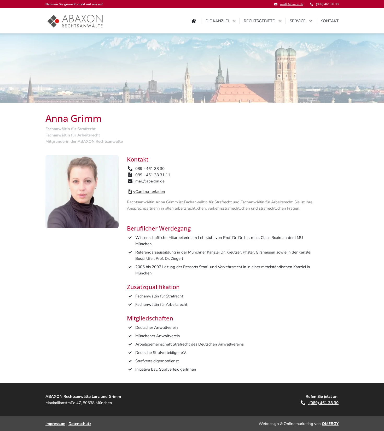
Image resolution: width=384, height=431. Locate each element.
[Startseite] (75, 20)
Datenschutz (79, 423)
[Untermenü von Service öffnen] (311, 20)
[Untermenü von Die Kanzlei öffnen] (234, 20)
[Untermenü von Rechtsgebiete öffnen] (280, 20)
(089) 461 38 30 (323, 402)
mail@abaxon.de (291, 4)
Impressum (55, 423)
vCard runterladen (149, 191)
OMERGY (330, 423)
